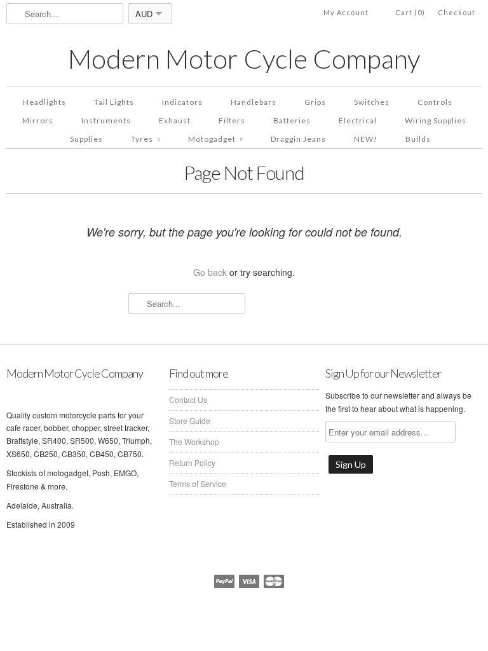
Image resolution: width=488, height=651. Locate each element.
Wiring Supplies (435, 120)
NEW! (365, 139)
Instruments (106, 120)
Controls (434, 102)
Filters (232, 120)
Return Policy (192, 462)
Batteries (292, 120)
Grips (315, 102)
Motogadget (215, 139)
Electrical (358, 120)
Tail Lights (114, 102)
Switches (372, 102)
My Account (346, 12)
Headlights (44, 102)
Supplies (86, 139)
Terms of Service (197, 483)
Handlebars (253, 102)
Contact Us (188, 399)
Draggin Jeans (298, 139)
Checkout (456, 12)
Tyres (145, 139)
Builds (418, 139)
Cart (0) (410, 12)
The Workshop (194, 441)
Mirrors (37, 120)
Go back (210, 272)
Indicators (182, 102)
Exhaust (175, 120)
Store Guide (189, 420)
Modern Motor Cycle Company (244, 59)
